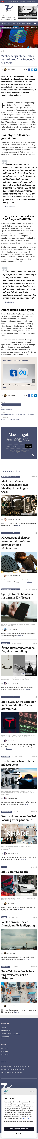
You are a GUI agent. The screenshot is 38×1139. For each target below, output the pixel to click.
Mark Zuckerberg (17, 414)
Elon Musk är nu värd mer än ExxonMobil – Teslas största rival (18, 705)
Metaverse (31, 414)
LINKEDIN (4, 1051)
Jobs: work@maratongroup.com (11, 1072)
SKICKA (28, 446)
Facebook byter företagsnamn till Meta (19, 386)
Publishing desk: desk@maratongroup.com (15, 1066)
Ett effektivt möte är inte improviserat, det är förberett (17, 975)
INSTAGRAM (5, 1054)
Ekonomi (4, 867)
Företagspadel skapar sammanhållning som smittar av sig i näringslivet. (15, 543)
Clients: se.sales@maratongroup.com (13, 1069)
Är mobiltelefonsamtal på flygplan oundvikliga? (18, 649)
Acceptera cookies (19, 1129)
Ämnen (3, 23)
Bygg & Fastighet (6, 811)
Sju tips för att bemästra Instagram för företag (17, 595)
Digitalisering (5, 643)
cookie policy (26, 1118)
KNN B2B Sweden (27, 27)
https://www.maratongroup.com (10, 419)
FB (10, 414)
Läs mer (18, 525)
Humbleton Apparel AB (27, 533)
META (25, 414)
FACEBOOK (4, 1048)
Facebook (5, 414)
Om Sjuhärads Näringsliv (24, 23)
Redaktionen (11, 23)
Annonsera (5, 1037)
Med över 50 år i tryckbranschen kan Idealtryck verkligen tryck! (14, 486)
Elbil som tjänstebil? (14, 871)
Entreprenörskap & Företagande (10, 27)
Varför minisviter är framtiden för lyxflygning (18, 923)
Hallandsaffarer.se (18, 643)
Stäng (31, 1091)
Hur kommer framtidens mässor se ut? (17, 762)
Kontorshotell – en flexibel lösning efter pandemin (18, 818)
